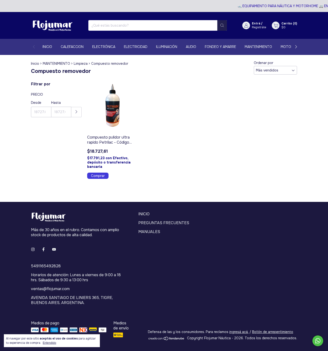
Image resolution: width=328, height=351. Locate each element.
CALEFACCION (72, 47)
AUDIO (191, 47)
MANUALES (149, 231)
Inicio (35, 63)
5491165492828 (46, 266)
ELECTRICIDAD (135, 47)
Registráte (259, 27)
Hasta (56, 102)
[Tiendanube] (166, 339)
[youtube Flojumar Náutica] (54, 249)
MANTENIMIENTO (258, 47)
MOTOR (287, 47)
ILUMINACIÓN (166, 47)
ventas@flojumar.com (50, 288)
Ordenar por (263, 63)
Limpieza (81, 63)
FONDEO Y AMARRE (220, 47)
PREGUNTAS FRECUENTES (163, 222)
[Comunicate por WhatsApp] (317, 340)
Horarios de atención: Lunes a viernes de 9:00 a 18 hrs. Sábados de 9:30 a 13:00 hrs (76, 277)
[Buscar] (222, 25)
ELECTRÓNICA (103, 47)
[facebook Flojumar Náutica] (43, 249)
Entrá (256, 23)
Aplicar (76, 112)
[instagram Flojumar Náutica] (33, 249)
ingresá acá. (239, 332)
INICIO (47, 47)
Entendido (49, 343)
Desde (36, 102)
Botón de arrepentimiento (272, 332)
